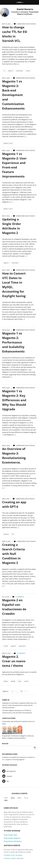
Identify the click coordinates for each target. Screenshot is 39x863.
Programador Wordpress (13, 841)
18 (21, 691)
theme (19, 681)
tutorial (26, 681)
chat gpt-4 (6, 534)
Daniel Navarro (25, 9)
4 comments (19, 597)
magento (6, 681)
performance (19, 71)
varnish (28, 71)
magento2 (13, 646)
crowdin (6, 646)
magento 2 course (8, 143)
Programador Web (10, 835)
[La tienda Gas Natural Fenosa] (26, 798)
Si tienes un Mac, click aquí (13, 858)
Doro (3, 759)
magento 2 (10, 71)
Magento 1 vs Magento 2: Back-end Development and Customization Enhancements (13, 94)
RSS (7, 781)
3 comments (21, 653)
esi (4, 71)
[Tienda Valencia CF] (19, 798)
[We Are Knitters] (6, 798)
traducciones (22, 646)
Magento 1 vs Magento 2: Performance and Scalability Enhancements (13, 342)
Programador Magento (12, 838)
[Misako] (13, 798)
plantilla (13, 681)
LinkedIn (9, 776)
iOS (13, 534)
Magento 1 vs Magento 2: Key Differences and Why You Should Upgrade (14, 400)
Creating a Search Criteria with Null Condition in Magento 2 (13, 554)
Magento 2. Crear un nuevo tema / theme (13, 661)
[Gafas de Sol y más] (6, 800)
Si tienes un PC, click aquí (13, 855)
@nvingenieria (11, 771)
